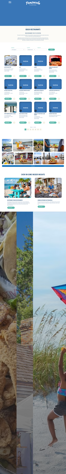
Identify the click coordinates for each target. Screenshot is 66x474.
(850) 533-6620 (21, 117)
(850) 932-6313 (51, 94)
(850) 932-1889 (21, 94)
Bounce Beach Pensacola (39, 90)
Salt (20, 67)
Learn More (7, 98)
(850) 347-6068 (36, 94)
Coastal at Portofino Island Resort (39, 114)
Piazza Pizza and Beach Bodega (53, 68)
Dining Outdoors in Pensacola (45, 200)
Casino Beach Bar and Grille (54, 90)
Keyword (39, 47)
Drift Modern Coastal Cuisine (10, 113)
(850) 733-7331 (6, 117)
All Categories (14, 49)
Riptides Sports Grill (8, 90)
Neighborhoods (30, 49)
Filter (51, 49)
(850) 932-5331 (6, 94)
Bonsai (35, 67)
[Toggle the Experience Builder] (5, 2)
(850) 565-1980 (51, 72)
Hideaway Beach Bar (53, 113)
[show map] (14, 76)
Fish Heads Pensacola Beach (24, 90)
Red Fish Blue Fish (7, 67)
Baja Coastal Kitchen (23, 113)
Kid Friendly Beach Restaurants (15, 200)
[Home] (33, 3)
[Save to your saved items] (5, 64)
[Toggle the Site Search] (2, 2)
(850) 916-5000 (36, 118)
